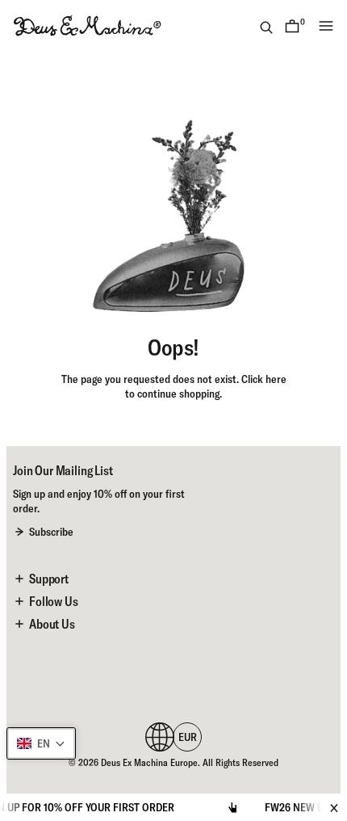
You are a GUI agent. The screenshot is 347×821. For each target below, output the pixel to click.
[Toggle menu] (326, 25)
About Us (52, 624)
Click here (263, 379)
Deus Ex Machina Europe (149, 762)
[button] (41, 743)
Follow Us (53, 601)
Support (49, 578)
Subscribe (51, 531)
